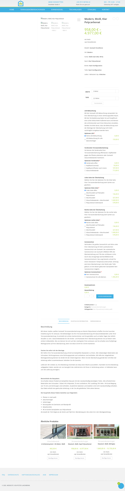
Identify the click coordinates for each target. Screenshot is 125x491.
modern (106, 309)
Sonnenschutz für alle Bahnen (96, 277)
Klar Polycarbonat (98, 309)
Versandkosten (91, 42)
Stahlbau (92, 9)
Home (11, 9)
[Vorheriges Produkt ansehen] (114, 18)
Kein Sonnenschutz (92, 274)
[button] (78, 19)
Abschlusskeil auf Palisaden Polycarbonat (95, 194)
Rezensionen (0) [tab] (95, 321)
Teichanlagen (75, 9)
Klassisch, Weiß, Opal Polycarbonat (80, 444)
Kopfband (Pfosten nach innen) (96, 168)
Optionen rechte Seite (91, 220)
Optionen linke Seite (91, 188)
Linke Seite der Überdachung (94, 177)
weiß (110, 309)
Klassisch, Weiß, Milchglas (106, 444)
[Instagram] (117, 9)
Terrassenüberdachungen (32, 9)
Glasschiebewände (92, 170)
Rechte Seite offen (92, 222)
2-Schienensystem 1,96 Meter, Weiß (53, 444)
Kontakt (105, 9)
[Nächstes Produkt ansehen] (117, 18)
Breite (87, 92)
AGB (44, 475)
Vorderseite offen (92, 163)
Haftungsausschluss (31, 475)
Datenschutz (13, 475)
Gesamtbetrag (89, 290)
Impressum (53, 475)
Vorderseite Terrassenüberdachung (96, 148)
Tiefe (87, 97)
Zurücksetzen (98, 103)
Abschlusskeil (90, 198)
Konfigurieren (53, 458)
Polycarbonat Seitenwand (94, 203)
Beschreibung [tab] (63, 321)
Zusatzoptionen (89, 285)
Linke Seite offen (91, 190)
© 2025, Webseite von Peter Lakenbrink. (16, 485)
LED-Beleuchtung (90, 111)
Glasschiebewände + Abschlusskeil (97, 200)
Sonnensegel (57, 9)
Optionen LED (89, 133)
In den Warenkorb (105, 296)
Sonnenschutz (89, 242)
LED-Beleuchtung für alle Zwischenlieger (94, 139)
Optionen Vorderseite (91, 161)
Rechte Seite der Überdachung (94, 210)
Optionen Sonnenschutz (92, 272)
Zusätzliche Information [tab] (79, 321)
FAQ (3, 475)
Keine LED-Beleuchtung (94, 136)
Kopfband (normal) (92, 165)
